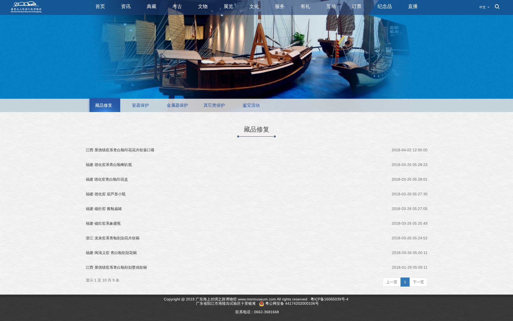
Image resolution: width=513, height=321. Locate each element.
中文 (482, 7)
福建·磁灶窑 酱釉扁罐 (104, 209)
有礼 (305, 6)
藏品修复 (103, 105)
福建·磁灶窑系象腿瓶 (103, 223)
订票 (357, 6)
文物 (203, 6)
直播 (413, 6)
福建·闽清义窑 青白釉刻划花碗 (111, 253)
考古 (177, 6)
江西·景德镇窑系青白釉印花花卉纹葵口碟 (120, 150)
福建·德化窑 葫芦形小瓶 (106, 194)
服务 (280, 6)
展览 (228, 6)
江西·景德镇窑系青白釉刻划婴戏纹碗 (116, 267)
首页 (100, 6)
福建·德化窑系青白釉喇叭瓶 (109, 165)
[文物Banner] (256, 56)
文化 (254, 6)
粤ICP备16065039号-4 (329, 299)
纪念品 (385, 6)
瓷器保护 (140, 105)
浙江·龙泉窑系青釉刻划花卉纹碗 (112, 238)
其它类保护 (214, 105)
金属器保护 (177, 105)
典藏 (151, 6)
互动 (331, 6)
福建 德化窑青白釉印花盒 (107, 179)
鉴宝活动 (251, 105)
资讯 (126, 6)
